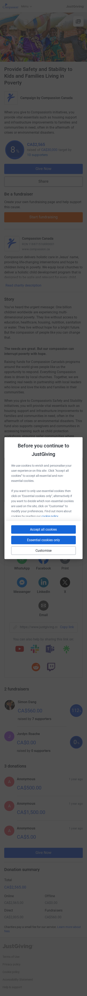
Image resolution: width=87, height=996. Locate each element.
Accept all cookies (43, 529)
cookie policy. (50, 516)
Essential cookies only (43, 540)
